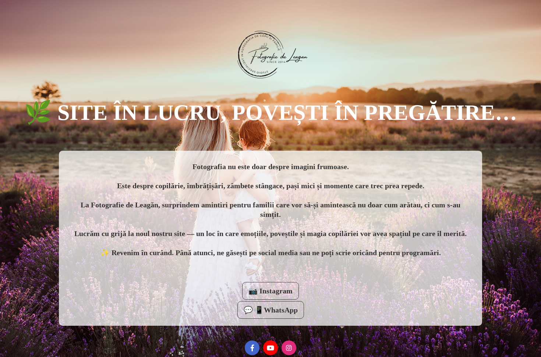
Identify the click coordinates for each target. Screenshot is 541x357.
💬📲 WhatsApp (271, 310)
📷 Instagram (270, 291)
